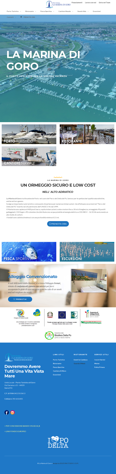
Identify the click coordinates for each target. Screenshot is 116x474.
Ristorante (57, 363)
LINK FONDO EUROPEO (16, 431)
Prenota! (21, 299)
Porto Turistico (59, 360)
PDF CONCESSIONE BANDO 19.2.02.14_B (23, 426)
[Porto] (29, 134)
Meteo (96, 363)
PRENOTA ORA (59, 224)
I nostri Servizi (99, 360)
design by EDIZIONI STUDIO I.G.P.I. (66, 463)
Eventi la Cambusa (80, 360)
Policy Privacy (99, 367)
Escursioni (57, 375)
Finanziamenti (77, 3)
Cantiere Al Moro (59, 371)
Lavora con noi (90, 3)
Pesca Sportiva (58, 367)
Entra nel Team (104, 3)
